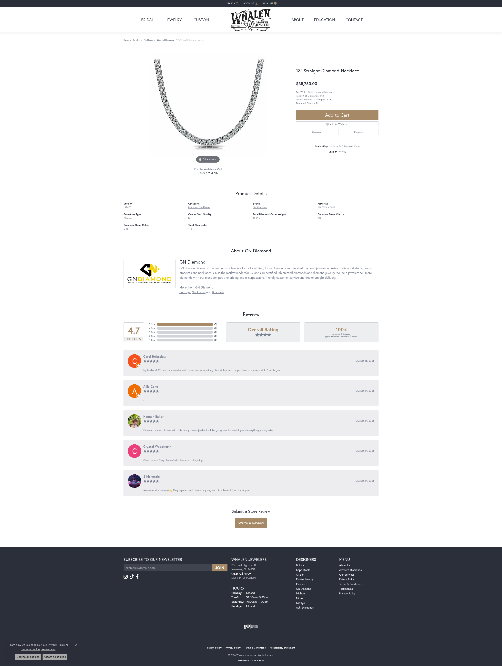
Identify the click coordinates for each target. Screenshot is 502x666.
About (297, 19)
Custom (201, 19)
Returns (358, 131)
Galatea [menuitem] (300, 584)
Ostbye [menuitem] (300, 603)
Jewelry (174, 19)
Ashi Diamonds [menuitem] (305, 607)
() (215, 324)
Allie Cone (150, 386)
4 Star (152, 328)
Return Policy (347, 579)
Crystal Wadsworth (157, 446)
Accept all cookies (55, 656)
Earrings (184, 292)
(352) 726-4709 (207, 173)
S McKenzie (151, 476)
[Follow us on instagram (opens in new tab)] (126, 576)
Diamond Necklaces (165, 40)
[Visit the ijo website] (251, 626)
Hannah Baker (153, 416)
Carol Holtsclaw (154, 356)
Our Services (346, 574)
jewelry (136, 40)
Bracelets (218, 292)
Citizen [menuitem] (300, 574)
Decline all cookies (27, 656)
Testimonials (346, 588)
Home (126, 40)
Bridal (147, 19)
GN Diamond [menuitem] (303, 588)
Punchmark (258, 660)
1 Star (152, 339)
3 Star (152, 332)
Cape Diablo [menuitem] (303, 570)
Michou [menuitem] (300, 593)
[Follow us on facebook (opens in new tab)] (137, 576)
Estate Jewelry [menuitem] (304, 579)
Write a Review (251, 523)
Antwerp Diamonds (350, 570)
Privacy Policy (347, 593)
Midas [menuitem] (299, 598)
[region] (208, 105)
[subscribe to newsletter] (219, 567)
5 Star (152, 324)
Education (324, 19)
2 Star (152, 336)
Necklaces (148, 40)
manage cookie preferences (38, 649)
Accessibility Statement (282, 647)
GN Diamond (260, 207)
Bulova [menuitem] (300, 565)
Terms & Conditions (350, 584)
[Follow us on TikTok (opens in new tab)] (132, 576)
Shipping (316, 131)
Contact (354, 19)
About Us (344, 565)
